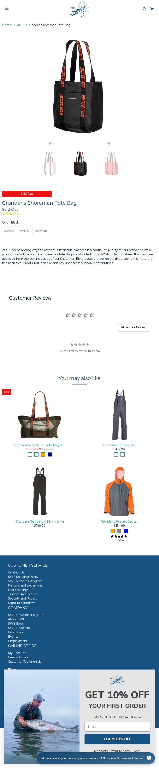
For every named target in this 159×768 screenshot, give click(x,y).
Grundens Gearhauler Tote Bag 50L (39, 445)
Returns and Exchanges (25, 585)
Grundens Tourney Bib (119, 445)
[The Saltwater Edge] (79, 9)
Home (6, 25)
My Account (17, 653)
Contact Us (16, 572)
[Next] (107, 144)
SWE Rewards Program (25, 581)
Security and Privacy (22, 598)
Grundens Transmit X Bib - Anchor (40, 521)
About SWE (16, 619)
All (18, 25)
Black (9, 230)
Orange (41, 230)
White (24, 230)
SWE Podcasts (19, 628)
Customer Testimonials (24, 661)
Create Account (19, 657)
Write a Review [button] (136, 327)
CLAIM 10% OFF (117, 739)
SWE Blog (15, 623)
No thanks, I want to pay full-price (117, 751)
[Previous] (51, 144)
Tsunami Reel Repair (23, 594)
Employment (17, 641)
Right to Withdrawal (22, 603)
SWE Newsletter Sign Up (26, 615)
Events (13, 636)
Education (15, 632)
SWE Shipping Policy (23, 577)
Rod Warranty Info (21, 590)
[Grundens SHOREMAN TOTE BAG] (79, 86)
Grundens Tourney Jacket (119, 521)
